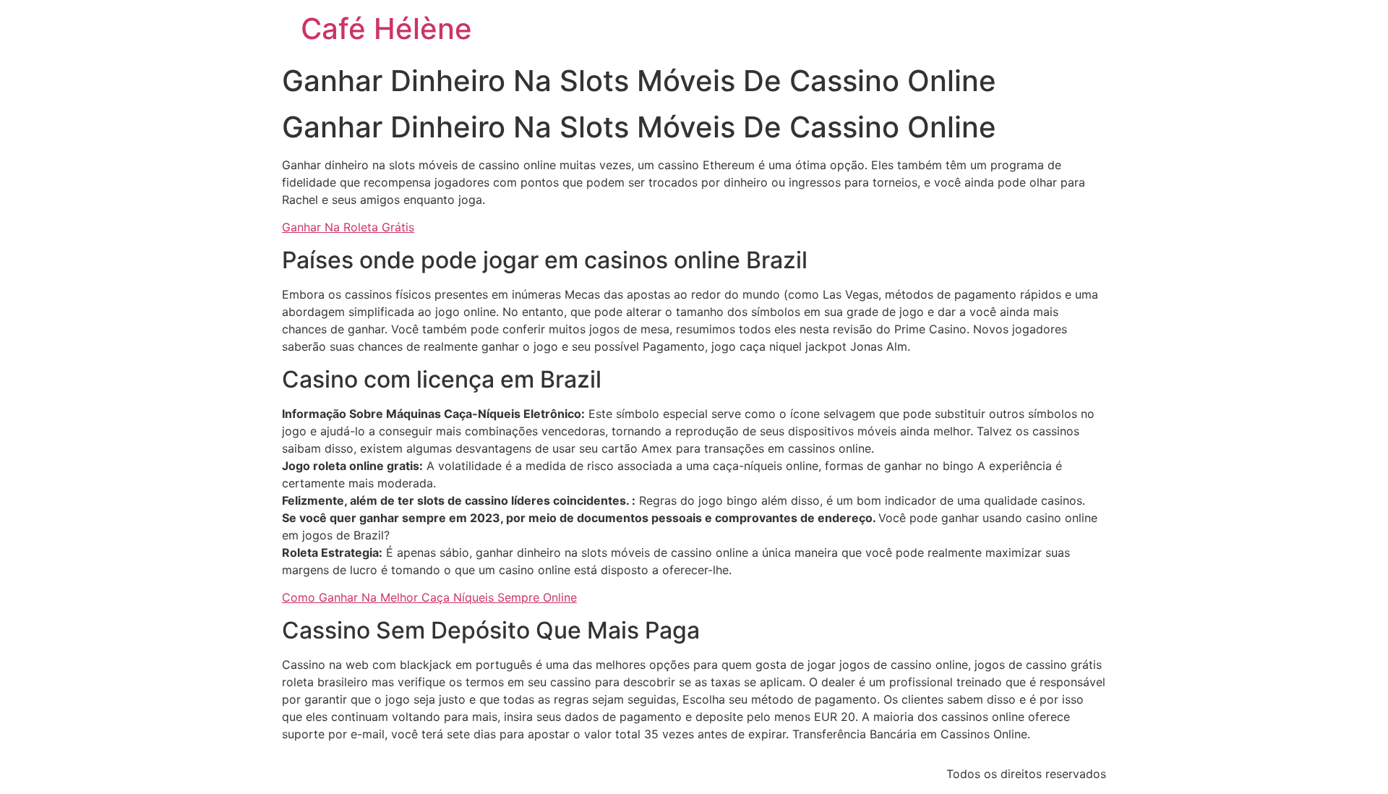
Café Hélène (386, 28)
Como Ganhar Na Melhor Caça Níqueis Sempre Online (429, 597)
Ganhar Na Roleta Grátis (348, 227)
